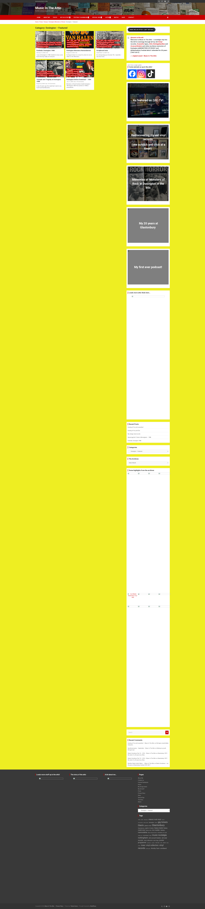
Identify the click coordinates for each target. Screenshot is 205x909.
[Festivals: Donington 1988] (49, 39)
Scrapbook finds (102, 50)
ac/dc (142, 819)
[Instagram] (141, 73)
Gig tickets (58, 44)
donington (151, 822)
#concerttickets (136, 46)
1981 (98, 40)
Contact (131, 17)
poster (161, 840)
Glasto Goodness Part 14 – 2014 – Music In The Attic (142, 758)
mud (150, 835)
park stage (156, 840)
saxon (164, 842)
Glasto (141, 825)
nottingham (143, 838)
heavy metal (158, 828)
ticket (143, 845)
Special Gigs (96, 17)
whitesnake (148, 848)
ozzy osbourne (148, 840)
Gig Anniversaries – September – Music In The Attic (141, 748)
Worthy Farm (155, 848)
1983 (105, 40)
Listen (107, 17)
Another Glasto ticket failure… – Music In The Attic (141, 763)
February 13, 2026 (40, 52)
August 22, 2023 (70, 52)
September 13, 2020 (101, 52)
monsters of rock (162, 832)
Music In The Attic (48, 8)
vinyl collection (152, 845)
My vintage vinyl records (134, 434)
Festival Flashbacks (81, 17)
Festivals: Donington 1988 (45, 50)
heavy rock (148, 830)
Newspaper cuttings (42, 46)
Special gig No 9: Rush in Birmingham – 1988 (139, 437)
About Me (47, 17)
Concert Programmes (77, 69)
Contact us (141, 780)
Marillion (162, 830)
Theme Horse (74, 906)
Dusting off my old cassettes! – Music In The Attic (141, 743)
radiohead (149, 842)
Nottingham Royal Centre (104, 46)
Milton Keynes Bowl (152, 832)
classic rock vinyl (154, 819)
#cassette (140, 44)
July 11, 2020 (69, 81)
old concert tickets (155, 838)
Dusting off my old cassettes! (135, 427)
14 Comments (80, 81)
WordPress (93, 906)
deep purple (146, 822)
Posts (55, 17)
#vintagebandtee (159, 44)
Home (38, 17)
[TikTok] (150, 73)
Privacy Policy (141, 793)
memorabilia (142, 832)
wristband (163, 848)
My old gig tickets (142, 786)
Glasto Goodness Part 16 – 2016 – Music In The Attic (142, 753)
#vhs (151, 44)
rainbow (153, 842)
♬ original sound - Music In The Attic (144, 56)
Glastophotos (141, 828)
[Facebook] (132, 73)
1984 (68, 40)
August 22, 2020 (40, 83)
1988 (38, 42)
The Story (140, 799)
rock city (157, 842)
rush (161, 842)
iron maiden (156, 830)
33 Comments (51, 83)
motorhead (146, 835)
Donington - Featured (55, 42)
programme (142, 842)
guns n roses (149, 828)
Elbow (156, 822)
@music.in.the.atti (137, 37)
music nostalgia (159, 835)
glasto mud (147, 825)
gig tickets (163, 822)
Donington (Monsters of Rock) (45, 44)
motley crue (140, 835)
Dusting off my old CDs (134, 430)
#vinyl (160, 42)
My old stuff (64, 17)
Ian (47, 52)
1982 (101, 40)
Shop (123, 17)
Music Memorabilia (102, 44)
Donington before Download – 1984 (78, 79)
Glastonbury (158, 825)
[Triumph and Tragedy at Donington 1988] (49, 68)
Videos (80, 75)
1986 (72, 40)
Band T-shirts (44, 42)
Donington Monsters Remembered (78, 50)
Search (167, 732)
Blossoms (146, 819)
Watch (116, 17)
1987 (75, 40)
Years (85, 75)
